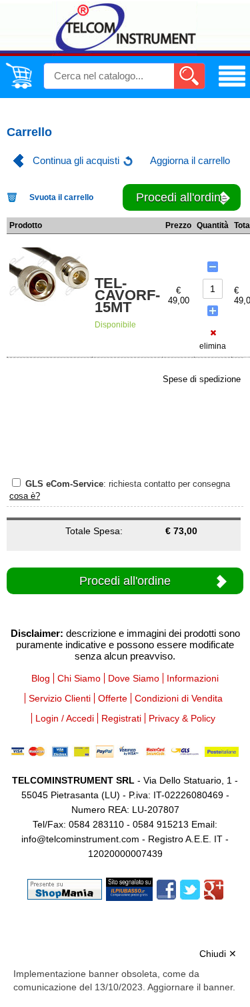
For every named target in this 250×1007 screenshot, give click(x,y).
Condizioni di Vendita (179, 698)
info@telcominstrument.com (80, 839)
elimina (212, 346)
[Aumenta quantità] (213, 311)
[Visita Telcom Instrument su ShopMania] (65, 888)
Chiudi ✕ (218, 953)
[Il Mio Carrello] (18, 86)
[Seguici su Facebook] (166, 888)
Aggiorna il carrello (190, 160)
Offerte (112, 698)
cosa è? (24, 496)
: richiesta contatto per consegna (127, 484)
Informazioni (193, 678)
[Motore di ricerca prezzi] (129, 888)
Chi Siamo (79, 678)
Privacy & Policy (182, 718)
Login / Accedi (64, 718)
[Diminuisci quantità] (213, 267)
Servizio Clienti (60, 698)
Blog (40, 678)
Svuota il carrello (61, 197)
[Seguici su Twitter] (190, 888)
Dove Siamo (133, 678)
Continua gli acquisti (76, 160)
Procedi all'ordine (181, 197)
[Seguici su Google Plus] (213, 888)
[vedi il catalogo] (232, 86)
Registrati (121, 718)
